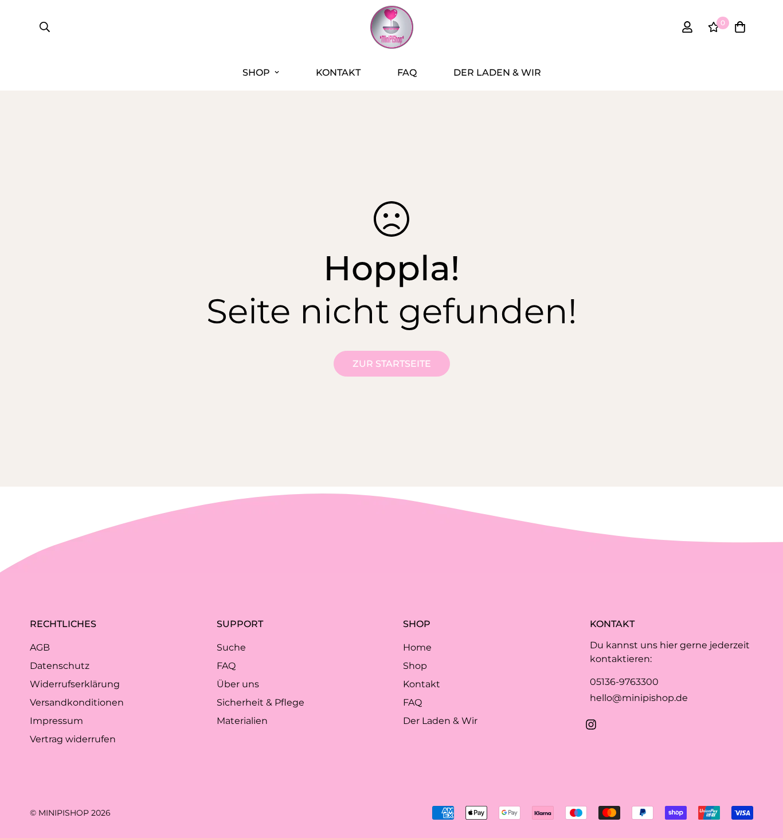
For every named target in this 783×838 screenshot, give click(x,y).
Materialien (242, 720)
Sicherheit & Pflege (260, 702)
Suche (231, 647)
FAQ (407, 72)
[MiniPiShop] (391, 27)
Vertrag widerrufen (73, 739)
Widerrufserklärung (75, 684)
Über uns (238, 684)
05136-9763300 (624, 681)
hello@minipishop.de (639, 697)
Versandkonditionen (77, 702)
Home (417, 647)
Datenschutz (59, 665)
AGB (40, 647)
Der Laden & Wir (497, 72)
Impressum (56, 720)
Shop (256, 72)
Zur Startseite (392, 363)
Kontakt (338, 72)
